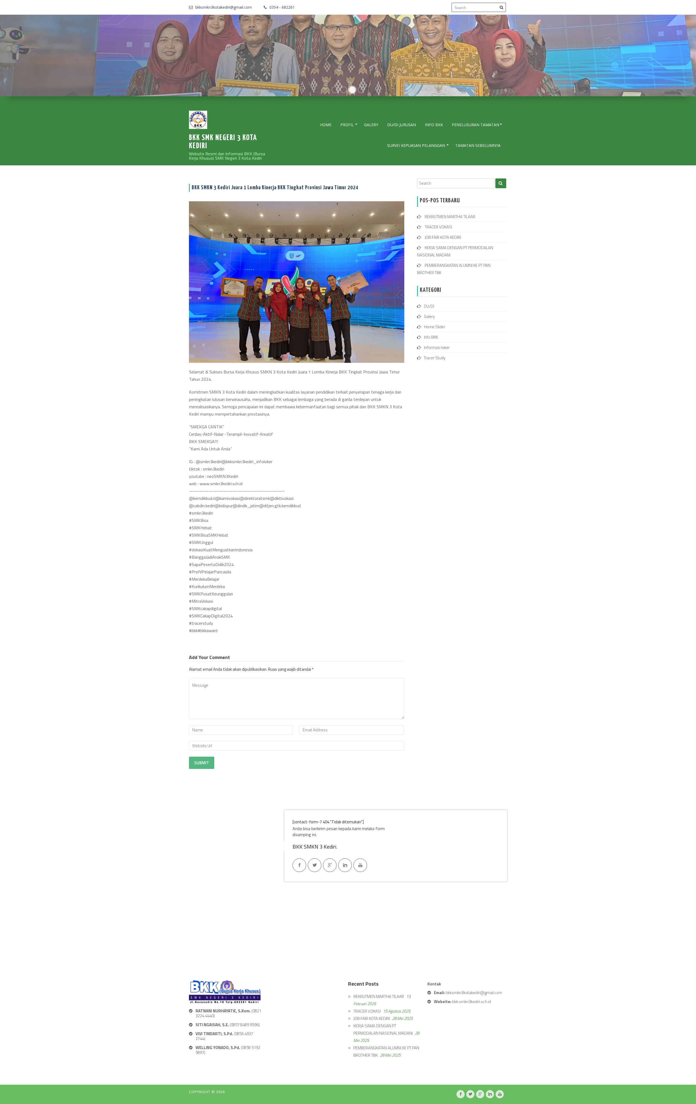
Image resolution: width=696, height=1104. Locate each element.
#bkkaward (207, 630)
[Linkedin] (345, 865)
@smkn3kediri (209, 461)
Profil (347, 124)
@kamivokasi (227, 498)
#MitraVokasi (201, 601)
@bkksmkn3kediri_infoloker (247, 461)
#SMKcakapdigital (205, 608)
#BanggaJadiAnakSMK (209, 557)
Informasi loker (437, 347)
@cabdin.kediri (202, 505)
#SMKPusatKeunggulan (211, 593)
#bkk (193, 630)
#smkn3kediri (201, 513)
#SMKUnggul (201, 542)
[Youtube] (360, 865)
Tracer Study (434, 358)
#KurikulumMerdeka (207, 586)
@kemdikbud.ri (202, 498)
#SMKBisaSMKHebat (208, 535)
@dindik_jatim (246, 505)
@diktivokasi (282, 498)
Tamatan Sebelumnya (478, 145)
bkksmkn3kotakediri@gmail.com (223, 7)
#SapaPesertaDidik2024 (211, 564)
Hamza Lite (264, 1098)
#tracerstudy (201, 623)
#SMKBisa (198, 520)
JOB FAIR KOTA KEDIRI (443, 237)
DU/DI (429, 306)
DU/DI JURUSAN (401, 124)
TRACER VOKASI (438, 227)
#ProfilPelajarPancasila (210, 571)
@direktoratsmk (255, 498)
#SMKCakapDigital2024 (211, 616)
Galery (429, 316)
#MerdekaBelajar (204, 579)
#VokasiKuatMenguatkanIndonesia (221, 549)
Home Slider (434, 327)
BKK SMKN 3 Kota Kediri (213, 1098)
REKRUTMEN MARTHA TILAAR (450, 217)
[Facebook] (299, 865)
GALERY (371, 124)
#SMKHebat (200, 527)
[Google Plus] (330, 865)
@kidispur (224, 505)
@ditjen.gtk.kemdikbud (280, 505)
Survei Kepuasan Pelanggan (416, 145)
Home (325, 124)
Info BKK (434, 124)
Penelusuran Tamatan (475, 124)
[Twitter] (314, 865)
